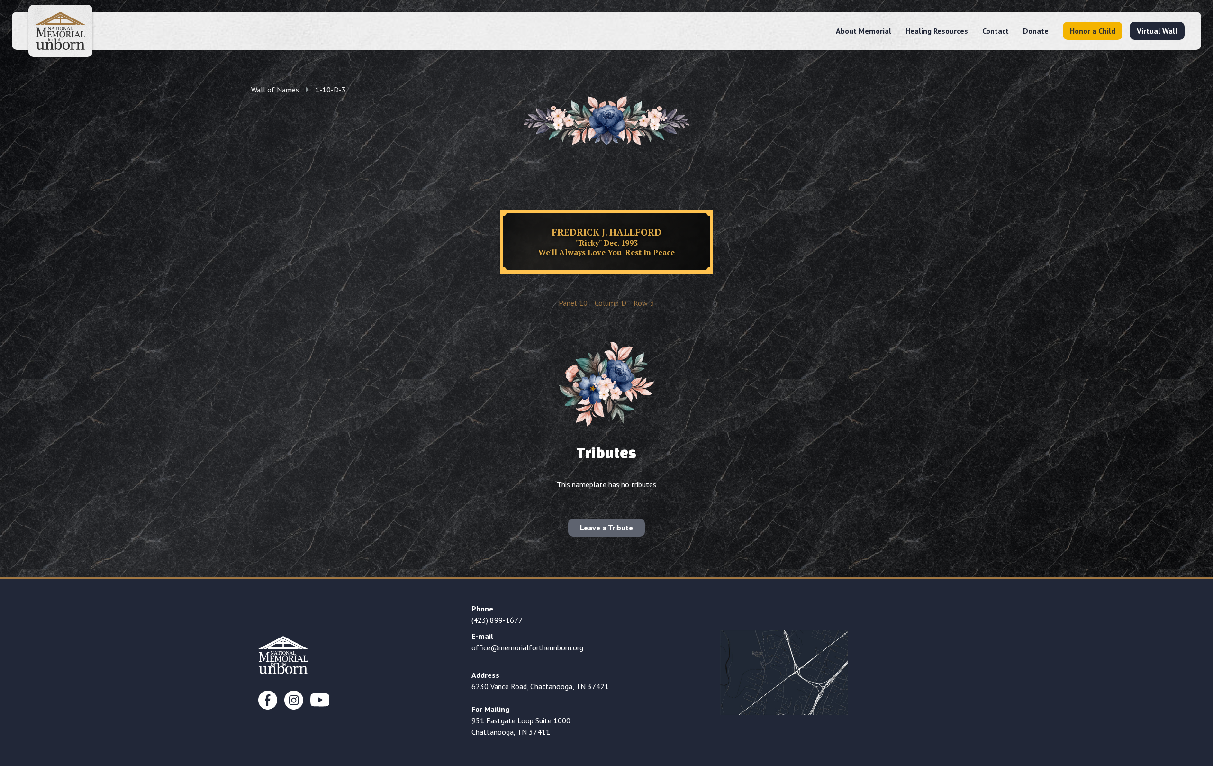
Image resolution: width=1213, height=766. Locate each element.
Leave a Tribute (606, 527)
